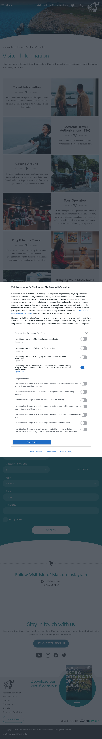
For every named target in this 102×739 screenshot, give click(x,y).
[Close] (96, 287)
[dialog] (51, 369)
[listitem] (51, 333)
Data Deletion (36, 452)
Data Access (51, 452)
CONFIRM (32, 442)
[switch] (83, 339)
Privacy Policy (66, 452)
